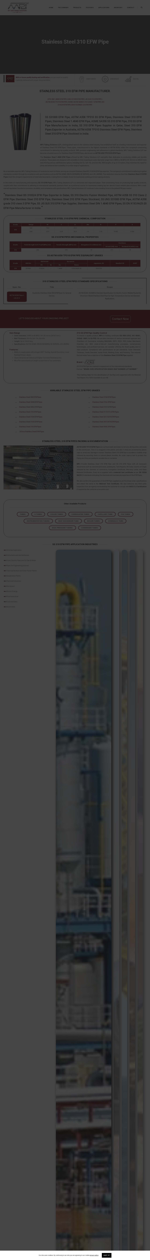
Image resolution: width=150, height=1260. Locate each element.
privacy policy (94, 1255)
